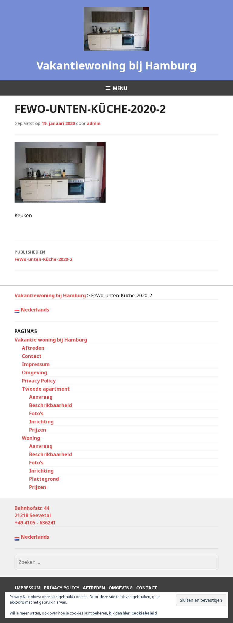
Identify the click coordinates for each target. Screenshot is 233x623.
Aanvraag (40, 397)
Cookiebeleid (144, 613)
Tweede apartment (46, 389)
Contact (32, 356)
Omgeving (34, 372)
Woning (31, 438)
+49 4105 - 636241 (35, 522)
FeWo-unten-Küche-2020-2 (43, 255)
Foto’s (36, 413)
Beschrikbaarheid (50, 405)
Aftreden (33, 348)
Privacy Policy (39, 380)
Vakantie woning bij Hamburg (51, 339)
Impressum (36, 364)
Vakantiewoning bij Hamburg (116, 65)
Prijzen (37, 429)
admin (93, 123)
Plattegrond (44, 479)
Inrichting (41, 421)
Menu (120, 88)
